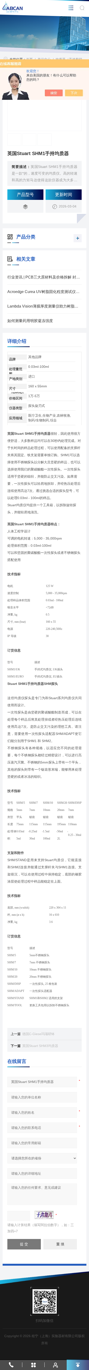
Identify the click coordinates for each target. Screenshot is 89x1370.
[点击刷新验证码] (44, 1215)
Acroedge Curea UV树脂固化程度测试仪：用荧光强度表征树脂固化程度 (44, 292)
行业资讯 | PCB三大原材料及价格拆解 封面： (44, 277)
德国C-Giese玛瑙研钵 (38, 1034)
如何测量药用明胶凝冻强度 (30, 321)
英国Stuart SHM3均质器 (40, 1046)
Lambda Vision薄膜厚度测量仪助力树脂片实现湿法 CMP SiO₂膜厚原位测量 (44, 306)
